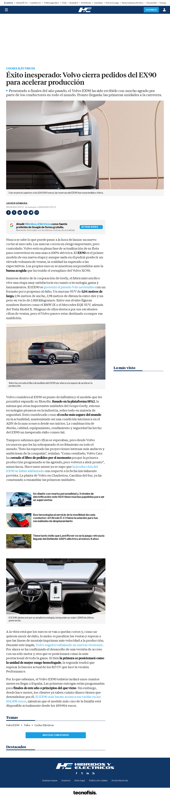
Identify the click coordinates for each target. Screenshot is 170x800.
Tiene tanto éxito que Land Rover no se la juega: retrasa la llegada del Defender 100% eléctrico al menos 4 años (68, 537)
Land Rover (35, 3)
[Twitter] (14, 212)
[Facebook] (8, 212)
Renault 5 (74, 3)
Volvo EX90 (12, 725)
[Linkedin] (19, 212)
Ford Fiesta (86, 3)
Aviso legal (79, 780)
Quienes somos (49, 780)
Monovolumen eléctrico (132, 3)
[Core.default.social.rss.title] (93, 773)
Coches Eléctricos (20, 68)
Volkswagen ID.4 (51, 3)
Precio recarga (112, 3)
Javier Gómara (17, 203)
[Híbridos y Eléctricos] (85, 766)
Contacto (65, 780)
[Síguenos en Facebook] (76, 773)
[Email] (36, 212)
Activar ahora (89, 227)
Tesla (64, 3)
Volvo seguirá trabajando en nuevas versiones (69, 645)
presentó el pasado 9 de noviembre (69, 287)
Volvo (27, 725)
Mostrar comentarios (56, 735)
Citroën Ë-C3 (21, 3)
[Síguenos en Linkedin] (88, 773)
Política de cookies (98, 780)
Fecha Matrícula (120, 780)
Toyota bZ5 (151, 3)
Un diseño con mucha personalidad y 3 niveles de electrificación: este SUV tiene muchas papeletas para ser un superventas (68, 497)
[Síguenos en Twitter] (82, 773)
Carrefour (98, 3)
